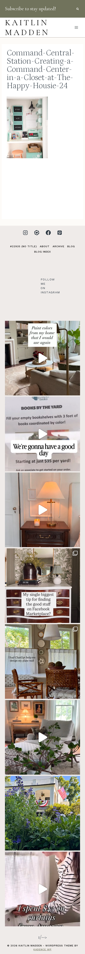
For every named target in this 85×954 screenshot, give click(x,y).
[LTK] (37, 233)
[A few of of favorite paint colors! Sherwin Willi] (42, 358)
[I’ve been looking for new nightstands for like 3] (42, 509)
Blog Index (42, 251)
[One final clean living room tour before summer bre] (42, 737)
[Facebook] (48, 233)
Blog (71, 246)
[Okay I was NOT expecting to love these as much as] (42, 889)
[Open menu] (76, 27)
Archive (58, 246)
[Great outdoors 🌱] (42, 813)
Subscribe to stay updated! (30, 9)
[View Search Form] (77, 8)
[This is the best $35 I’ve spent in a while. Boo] (42, 434)
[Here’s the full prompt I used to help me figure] (42, 661)
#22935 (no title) (23, 246)
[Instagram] (25, 233)
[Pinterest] (60, 233)
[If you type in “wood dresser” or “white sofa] (42, 585)
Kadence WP (42, 949)
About (45, 246)
